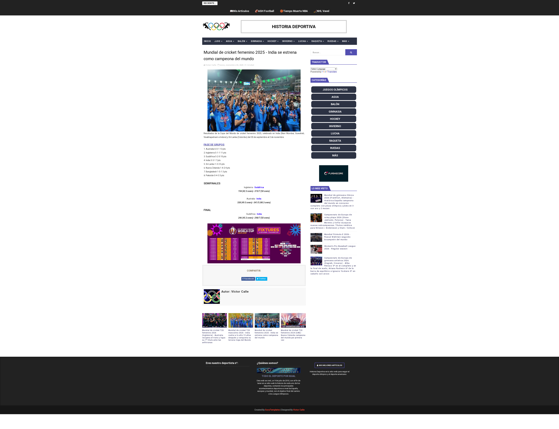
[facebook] (349, 3)
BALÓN (241, 41)
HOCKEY (272, 41)
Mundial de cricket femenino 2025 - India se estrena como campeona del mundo (266, 334)
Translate (332, 72)
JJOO (217, 41)
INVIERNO (287, 41)
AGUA (229, 41)
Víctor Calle (299, 410)
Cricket (250, 65)
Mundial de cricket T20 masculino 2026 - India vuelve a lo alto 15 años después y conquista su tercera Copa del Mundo (239, 335)
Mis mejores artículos (330, 365)
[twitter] (354, 3)
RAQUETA (317, 41)
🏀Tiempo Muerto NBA (294, 11)
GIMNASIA (256, 41)
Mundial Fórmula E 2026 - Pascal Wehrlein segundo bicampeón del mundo (337, 237)
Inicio (207, 41)
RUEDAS (332, 41)
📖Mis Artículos (239, 11)
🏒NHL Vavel (321, 11)
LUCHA (302, 41)
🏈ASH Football (264, 11)
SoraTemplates (272, 410)
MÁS (344, 41)
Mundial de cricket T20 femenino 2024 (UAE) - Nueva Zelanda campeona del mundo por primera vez (293, 335)
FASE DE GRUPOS (214, 144)
